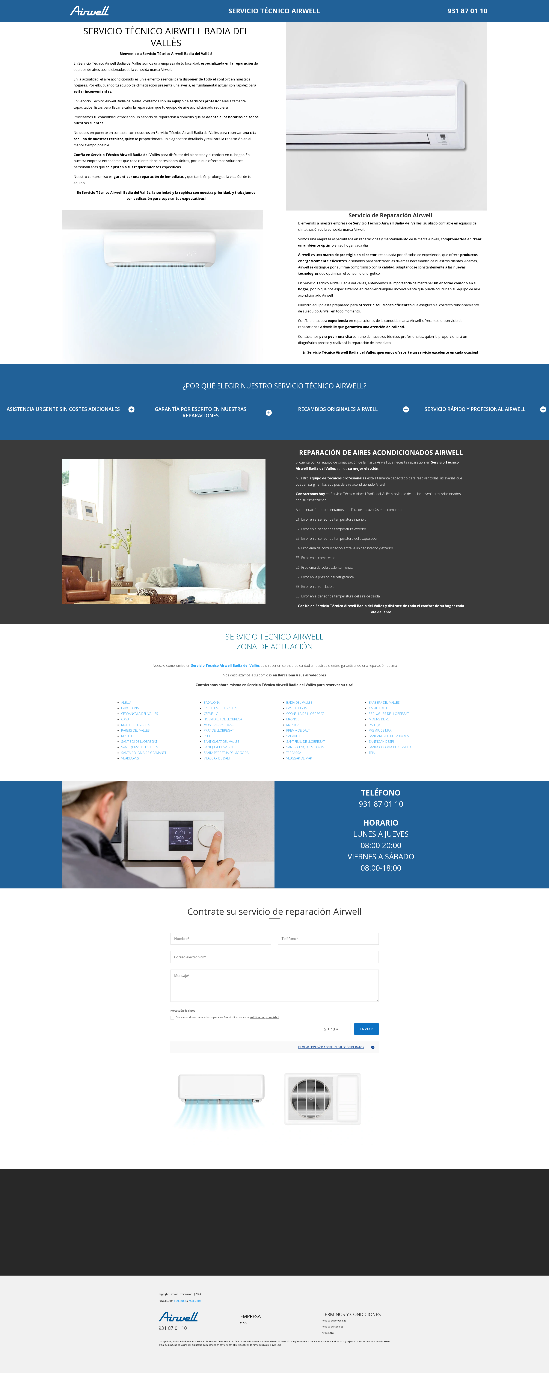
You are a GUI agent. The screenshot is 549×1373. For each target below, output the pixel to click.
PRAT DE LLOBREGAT (219, 730)
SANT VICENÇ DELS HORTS (305, 747)
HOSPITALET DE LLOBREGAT (224, 719)
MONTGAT (293, 725)
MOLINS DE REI (379, 719)
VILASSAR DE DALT (217, 758)
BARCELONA (130, 708)
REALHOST (180, 1300)
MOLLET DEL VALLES (135, 725)
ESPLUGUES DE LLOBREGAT (389, 713)
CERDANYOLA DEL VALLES (139, 713)
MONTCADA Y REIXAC (219, 725)
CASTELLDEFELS (380, 708)
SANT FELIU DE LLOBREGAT (305, 741)
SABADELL (293, 736)
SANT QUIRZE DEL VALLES (139, 747)
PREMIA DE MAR (380, 730)
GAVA (125, 719)
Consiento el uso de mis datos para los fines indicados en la (227, 1017)
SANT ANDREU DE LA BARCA (389, 736)
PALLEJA (374, 725)
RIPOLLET (127, 736)
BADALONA (212, 702)
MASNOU (293, 719)
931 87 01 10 (467, 10)
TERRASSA (293, 752)
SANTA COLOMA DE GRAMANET (143, 752)
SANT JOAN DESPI (381, 741)
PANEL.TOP (195, 1300)
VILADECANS (130, 758)
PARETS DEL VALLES (135, 730)
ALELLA (126, 702)
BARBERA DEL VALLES (384, 702)
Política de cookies (332, 1326)
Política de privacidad (334, 1320)
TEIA (372, 752)
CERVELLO (211, 713)
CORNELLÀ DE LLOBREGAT (305, 713)
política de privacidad (264, 1017)
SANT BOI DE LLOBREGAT (139, 741)
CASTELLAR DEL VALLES (220, 708)
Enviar (366, 1029)
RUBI (207, 736)
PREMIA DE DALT (298, 730)
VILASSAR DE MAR (299, 758)
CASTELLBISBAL (297, 708)
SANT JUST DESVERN (218, 747)
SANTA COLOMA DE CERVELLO (391, 747)
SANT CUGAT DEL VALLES (222, 741)
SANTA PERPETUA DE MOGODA (226, 752)
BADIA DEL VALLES (299, 702)
